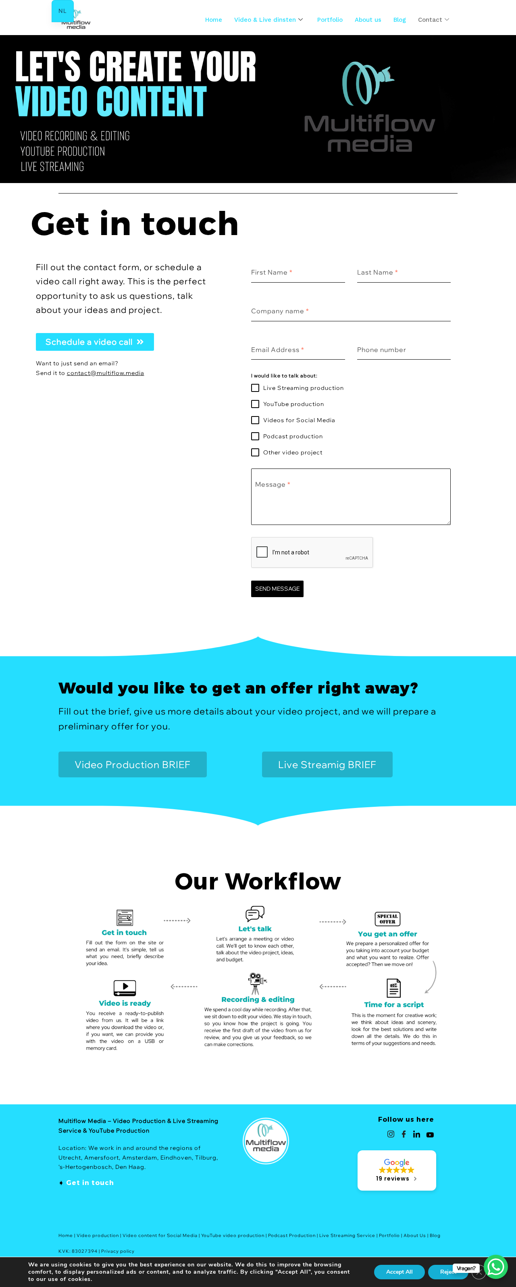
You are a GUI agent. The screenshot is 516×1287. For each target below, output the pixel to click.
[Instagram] (391, 1134)
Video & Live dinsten (265, 19)
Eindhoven (176, 1157)
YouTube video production (232, 1235)
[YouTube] (430, 1134)
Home (213, 19)
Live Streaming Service (347, 1235)
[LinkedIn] (416, 1134)
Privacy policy (118, 1251)
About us (368, 19)
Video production (98, 1235)
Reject (448, 1272)
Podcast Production (292, 1235)
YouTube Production (119, 1130)
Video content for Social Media (160, 1235)
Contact (430, 19)
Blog (399, 19)
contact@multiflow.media (105, 373)
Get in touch (90, 1183)
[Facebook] (404, 1134)
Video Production (139, 1121)
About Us (415, 1235)
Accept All (399, 1272)
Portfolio (330, 19)
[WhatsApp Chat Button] (496, 1267)
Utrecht (69, 1157)
